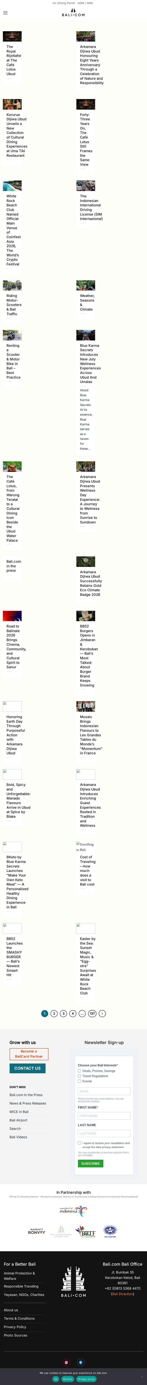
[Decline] (142, 1378)
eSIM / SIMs (85, 3)
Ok (56, 1379)
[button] (5, 13)
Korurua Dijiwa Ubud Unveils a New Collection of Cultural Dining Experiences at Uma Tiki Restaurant (17, 134)
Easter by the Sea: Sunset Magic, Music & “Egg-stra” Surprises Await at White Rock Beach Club (88, 965)
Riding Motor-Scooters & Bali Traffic (14, 305)
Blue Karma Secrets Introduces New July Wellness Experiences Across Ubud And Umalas (90, 363)
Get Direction (122, 1294)
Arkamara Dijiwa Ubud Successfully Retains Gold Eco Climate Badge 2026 (91, 583)
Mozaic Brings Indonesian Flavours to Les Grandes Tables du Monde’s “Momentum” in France (91, 735)
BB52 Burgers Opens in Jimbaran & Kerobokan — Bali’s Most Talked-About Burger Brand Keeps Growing (89, 655)
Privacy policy (86, 1379)
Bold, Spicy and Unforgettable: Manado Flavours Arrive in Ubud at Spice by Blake (19, 800)
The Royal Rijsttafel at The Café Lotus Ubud (14, 60)
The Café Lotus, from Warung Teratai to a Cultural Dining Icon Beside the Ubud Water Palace (13, 508)
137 (92, 1013)
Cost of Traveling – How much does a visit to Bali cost (88, 870)
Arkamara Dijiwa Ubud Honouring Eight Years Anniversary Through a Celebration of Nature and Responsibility (92, 64)
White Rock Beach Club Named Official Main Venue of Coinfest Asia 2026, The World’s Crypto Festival (14, 230)
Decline (67, 1379)
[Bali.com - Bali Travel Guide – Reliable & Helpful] (73, 13)
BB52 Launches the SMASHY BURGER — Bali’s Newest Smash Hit (15, 956)
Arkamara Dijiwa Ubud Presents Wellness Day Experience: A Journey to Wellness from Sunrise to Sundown (90, 499)
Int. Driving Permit (64, 3)
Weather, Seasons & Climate (87, 302)
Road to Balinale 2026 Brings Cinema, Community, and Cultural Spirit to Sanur (16, 646)
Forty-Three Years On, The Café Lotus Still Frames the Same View (86, 139)
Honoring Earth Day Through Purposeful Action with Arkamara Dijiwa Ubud (16, 735)
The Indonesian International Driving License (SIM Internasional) (91, 207)
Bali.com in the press (14, 565)
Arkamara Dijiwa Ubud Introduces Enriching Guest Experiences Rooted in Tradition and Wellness (90, 804)
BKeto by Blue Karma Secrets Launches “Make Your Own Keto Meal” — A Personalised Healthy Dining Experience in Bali (17, 882)
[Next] (102, 1013)
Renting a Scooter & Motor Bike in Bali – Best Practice (13, 361)
